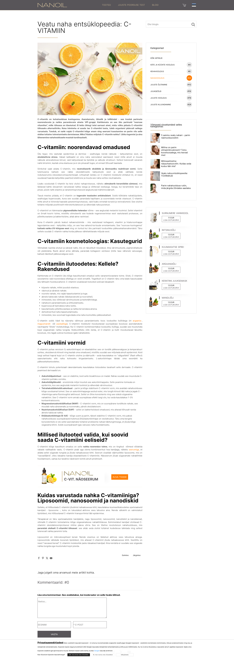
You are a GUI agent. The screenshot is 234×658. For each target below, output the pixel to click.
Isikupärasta (125, 654)
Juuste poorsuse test (131, 5)
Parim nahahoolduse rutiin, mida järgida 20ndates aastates (176, 186)
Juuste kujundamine (170, 104)
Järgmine (137, 555)
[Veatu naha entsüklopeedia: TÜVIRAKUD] (155, 176)
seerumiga (134, 449)
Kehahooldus (170, 71)
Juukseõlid (170, 91)
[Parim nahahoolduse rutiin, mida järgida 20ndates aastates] (155, 188)
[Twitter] (47, 558)
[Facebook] (39, 558)
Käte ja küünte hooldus (170, 64)
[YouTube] (51, 558)
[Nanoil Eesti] (52, 5)
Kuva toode (120, 477)
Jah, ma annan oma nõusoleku (78, 654)
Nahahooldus (170, 78)
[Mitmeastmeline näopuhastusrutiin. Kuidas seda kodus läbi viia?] (155, 163)
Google (96, 651)
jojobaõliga (61, 324)
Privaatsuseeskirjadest (50, 642)
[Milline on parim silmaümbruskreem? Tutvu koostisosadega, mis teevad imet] (155, 150)
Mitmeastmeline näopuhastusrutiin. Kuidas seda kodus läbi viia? (176, 163)
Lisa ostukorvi (171, 220)
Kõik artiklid (156, 58)
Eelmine (125, 555)
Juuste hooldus (170, 98)
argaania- (137, 320)
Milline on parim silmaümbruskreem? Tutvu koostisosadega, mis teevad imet (174, 151)
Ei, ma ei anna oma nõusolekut (103, 654)
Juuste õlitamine (170, 84)
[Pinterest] (43, 558)
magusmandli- (44, 324)
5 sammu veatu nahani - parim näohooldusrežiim (175, 136)
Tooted (106, 5)
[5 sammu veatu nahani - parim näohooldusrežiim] (155, 137)
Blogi (155, 5)
